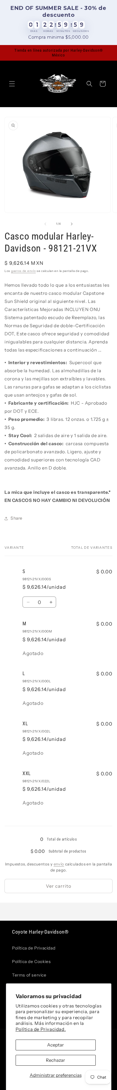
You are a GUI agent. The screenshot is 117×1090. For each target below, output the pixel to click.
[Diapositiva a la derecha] (71, 224)
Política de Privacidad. (41, 1029)
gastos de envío (23, 271)
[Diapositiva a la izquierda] (45, 224)
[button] (12, 83)
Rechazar (55, 1060)
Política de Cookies (31, 961)
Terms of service (29, 975)
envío (59, 864)
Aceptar (55, 1045)
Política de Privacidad (33, 948)
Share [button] (16, 518)
